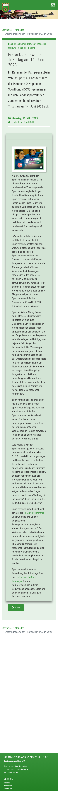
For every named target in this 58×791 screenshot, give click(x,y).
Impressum (8, 786)
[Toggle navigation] (53, 5)
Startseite (7, 29)
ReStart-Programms (34, 512)
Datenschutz (8, 788)
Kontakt (7, 783)
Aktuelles (19, 29)
